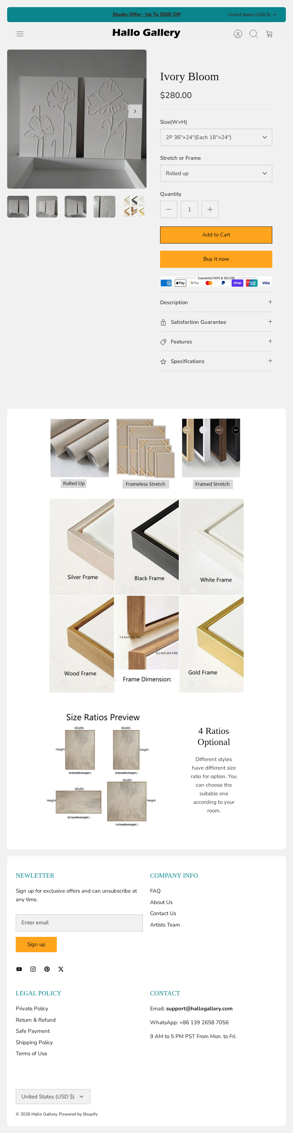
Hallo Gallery (44, 1114)
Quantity (171, 194)
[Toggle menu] (23, 34)
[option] (76, 119)
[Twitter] (61, 969)
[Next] (135, 111)
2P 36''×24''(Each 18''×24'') (199, 137)
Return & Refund (36, 1020)
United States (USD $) (249, 14)
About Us (161, 902)
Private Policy (32, 1008)
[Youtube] (19, 969)
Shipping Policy (34, 1042)
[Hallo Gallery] (146, 34)
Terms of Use (31, 1053)
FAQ (155, 890)
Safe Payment (33, 1031)
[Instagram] (33, 969)
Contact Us (163, 913)
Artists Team (165, 924)
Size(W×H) (173, 122)
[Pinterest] (47, 969)
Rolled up (177, 173)
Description (174, 302)
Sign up (36, 944)
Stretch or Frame (180, 158)
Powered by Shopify (78, 1114)
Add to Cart (216, 234)
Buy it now (216, 258)
